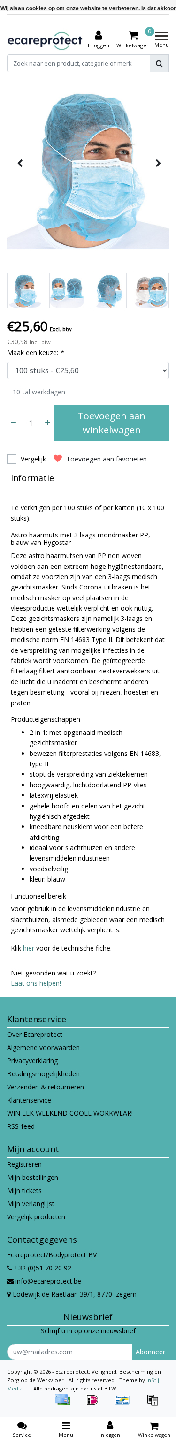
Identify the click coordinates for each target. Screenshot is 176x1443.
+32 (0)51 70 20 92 (41, 1267)
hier (29, 948)
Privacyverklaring (32, 1060)
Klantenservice (29, 1099)
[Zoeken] (159, 63)
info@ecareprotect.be (48, 1281)
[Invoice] (155, 1404)
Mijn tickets (24, 1190)
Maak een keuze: (35, 352)
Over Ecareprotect (34, 1034)
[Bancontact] (126, 1404)
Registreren (24, 1164)
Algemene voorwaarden (43, 1047)
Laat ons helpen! (36, 983)
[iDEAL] (96, 1404)
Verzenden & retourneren (45, 1086)
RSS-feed (21, 1126)
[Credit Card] (66, 1404)
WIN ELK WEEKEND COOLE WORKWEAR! (70, 1113)
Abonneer (150, 1351)
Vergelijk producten (36, 1216)
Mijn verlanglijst (30, 1203)
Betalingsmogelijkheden (43, 1073)
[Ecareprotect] (45, 40)
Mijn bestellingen (32, 1177)
